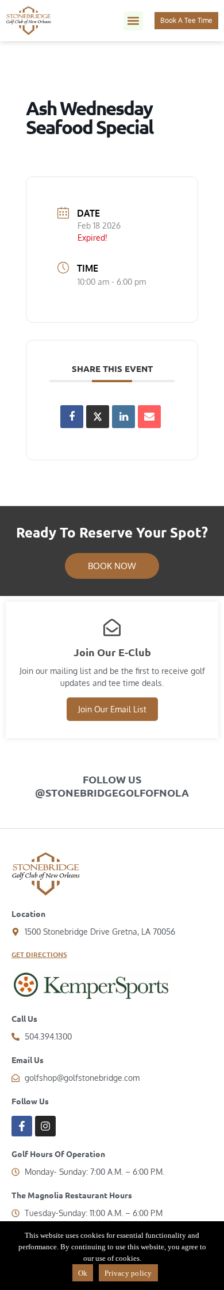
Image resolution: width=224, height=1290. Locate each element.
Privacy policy (128, 1273)
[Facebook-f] (21, 1126)
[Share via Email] (149, 416)
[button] (133, 20)
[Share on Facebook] (71, 416)
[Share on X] (97, 416)
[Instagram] (45, 1126)
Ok (83, 1273)
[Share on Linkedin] (123, 416)
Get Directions (39, 954)
